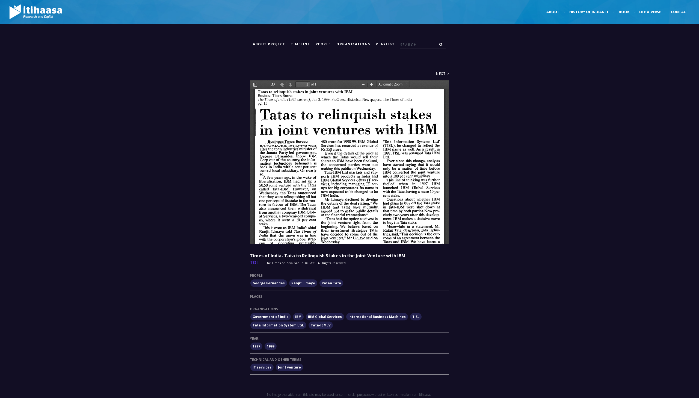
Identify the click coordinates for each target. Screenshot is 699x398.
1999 (270, 346)
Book (624, 11)
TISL (415, 316)
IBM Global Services (325, 316)
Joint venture (289, 367)
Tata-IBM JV (321, 325)
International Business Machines (377, 316)
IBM (298, 316)
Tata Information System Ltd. (278, 325)
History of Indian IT (589, 11)
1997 (256, 346)
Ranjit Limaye (303, 283)
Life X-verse (650, 11)
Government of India (271, 316)
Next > (442, 73)
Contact (679, 11)
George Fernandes (269, 283)
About (552, 11)
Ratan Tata (331, 283)
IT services (262, 367)
